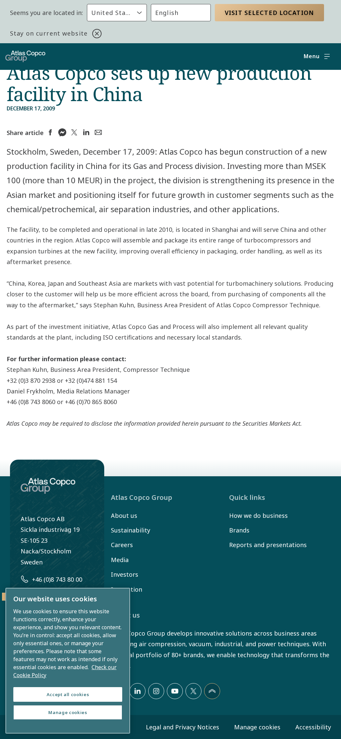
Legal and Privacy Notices (182, 727)
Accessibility (313, 727)
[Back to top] (212, 691)
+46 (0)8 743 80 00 (57, 579)
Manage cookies (257, 727)
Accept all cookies (68, 694)
